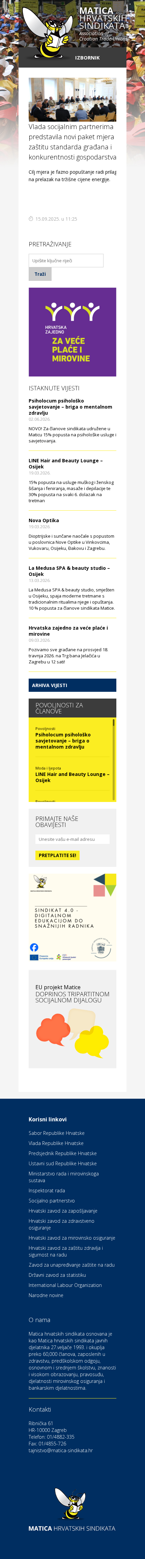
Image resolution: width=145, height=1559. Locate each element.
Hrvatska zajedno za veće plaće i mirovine (68, 631)
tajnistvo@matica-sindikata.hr (61, 1450)
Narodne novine (46, 1295)
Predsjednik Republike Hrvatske (63, 1153)
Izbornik (87, 57)
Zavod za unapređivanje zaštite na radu (72, 1265)
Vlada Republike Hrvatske (56, 1143)
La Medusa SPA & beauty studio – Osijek (69, 571)
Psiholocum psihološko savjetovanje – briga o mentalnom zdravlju (70, 406)
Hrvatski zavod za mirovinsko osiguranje (72, 1238)
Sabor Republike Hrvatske (57, 1133)
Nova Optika (44, 520)
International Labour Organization (65, 1285)
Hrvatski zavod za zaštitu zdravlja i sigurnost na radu (66, 1251)
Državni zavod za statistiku (57, 1275)
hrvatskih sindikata (103, 24)
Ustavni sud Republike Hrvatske (63, 1163)
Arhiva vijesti (49, 685)
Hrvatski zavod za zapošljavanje (63, 1211)
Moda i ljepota (48, 768)
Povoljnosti (45, 728)
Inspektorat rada (47, 1190)
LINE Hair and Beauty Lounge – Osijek (66, 463)
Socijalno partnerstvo (52, 1200)
